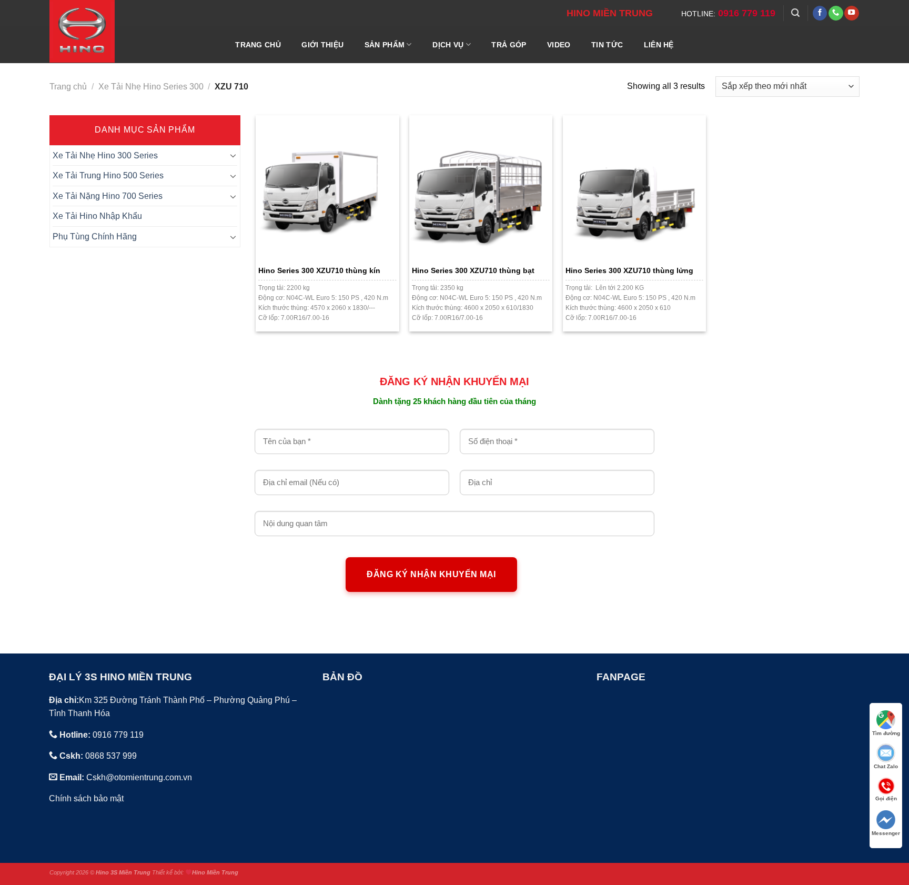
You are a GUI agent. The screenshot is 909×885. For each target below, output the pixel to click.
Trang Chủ (258, 45)
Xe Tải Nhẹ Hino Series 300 (151, 86)
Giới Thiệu (322, 45)
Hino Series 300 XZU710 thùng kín (319, 270)
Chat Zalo (886, 766)
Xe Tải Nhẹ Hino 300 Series (105, 155)
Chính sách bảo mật (86, 798)
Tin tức (607, 45)
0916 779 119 (746, 13)
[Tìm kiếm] (795, 13)
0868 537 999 (111, 755)
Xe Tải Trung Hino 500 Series (108, 175)
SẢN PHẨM (385, 45)
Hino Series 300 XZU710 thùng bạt (473, 270)
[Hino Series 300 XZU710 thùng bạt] (480, 186)
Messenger (886, 833)
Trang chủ (68, 86)
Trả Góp (508, 45)
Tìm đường (886, 733)
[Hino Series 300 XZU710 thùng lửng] (634, 186)
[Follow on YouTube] (851, 13)
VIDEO (558, 45)
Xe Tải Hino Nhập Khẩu (97, 216)
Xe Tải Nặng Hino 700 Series (108, 196)
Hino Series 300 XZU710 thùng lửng (629, 270)
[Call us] (836, 13)
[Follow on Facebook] (820, 13)
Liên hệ (659, 45)
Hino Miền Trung (215, 872)
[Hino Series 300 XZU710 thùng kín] (327, 186)
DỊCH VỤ (447, 45)
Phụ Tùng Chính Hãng (95, 236)
